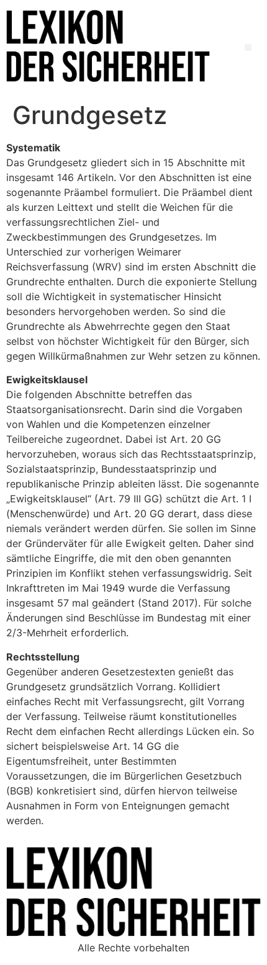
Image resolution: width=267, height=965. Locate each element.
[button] (248, 47)
